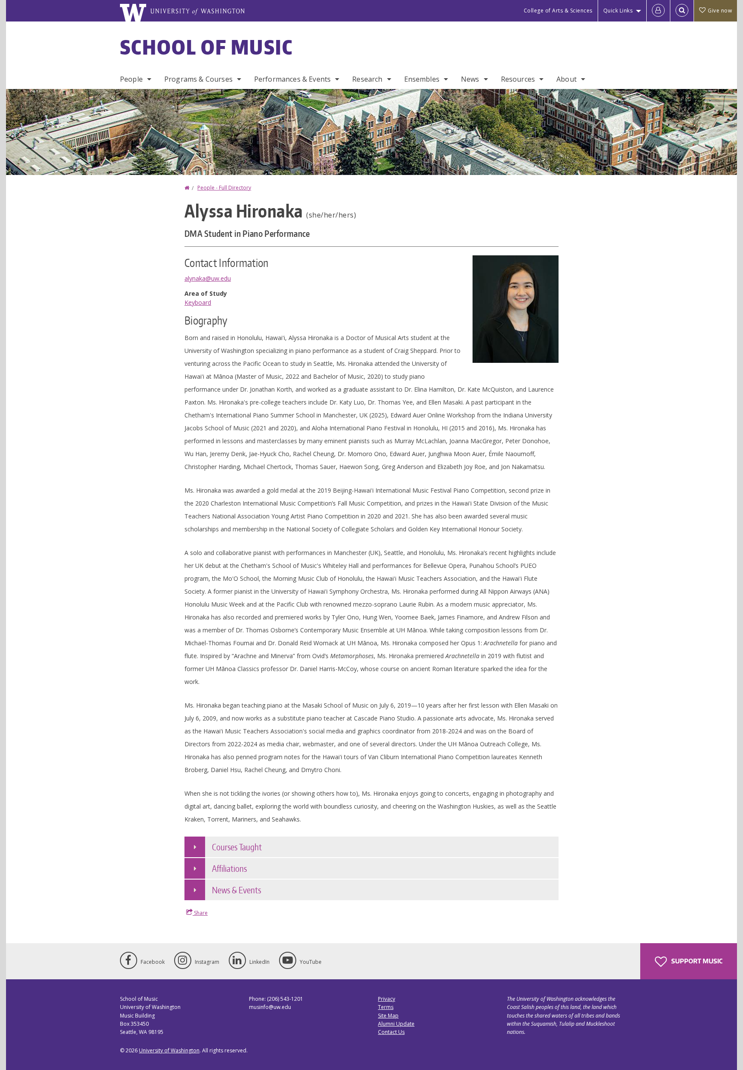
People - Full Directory (224, 187)
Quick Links (618, 10)
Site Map (388, 1015)
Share (200, 913)
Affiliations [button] (229, 868)
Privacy (386, 999)
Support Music (696, 961)
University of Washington (169, 1050)
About (566, 79)
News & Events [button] (236, 889)
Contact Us (391, 1032)
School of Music (206, 47)
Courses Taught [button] (237, 846)
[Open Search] (682, 10)
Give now (720, 10)
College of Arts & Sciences (558, 10)
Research (367, 79)
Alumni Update (396, 1023)
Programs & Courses (198, 79)
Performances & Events (292, 79)
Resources (518, 79)
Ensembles (421, 79)
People (131, 79)
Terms (385, 1007)
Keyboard (197, 302)
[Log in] (658, 10)
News (470, 79)
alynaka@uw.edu (207, 278)
